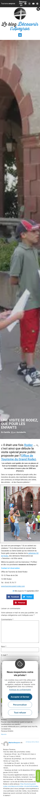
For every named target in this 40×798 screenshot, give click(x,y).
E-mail (4, 655)
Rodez (28, 445)
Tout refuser (20, 712)
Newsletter (38, 776)
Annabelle (21, 432)
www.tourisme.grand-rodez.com (13, 586)
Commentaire (7, 619)
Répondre (3, 734)
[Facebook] (25, 3)
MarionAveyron (14, 742)
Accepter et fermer (20, 697)
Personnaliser (20, 704)
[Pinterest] (37, 3)
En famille (5, 432)
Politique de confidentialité (20, 690)
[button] (20, 35)
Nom (3, 646)
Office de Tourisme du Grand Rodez (18, 457)
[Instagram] (29, 3)
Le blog (20, 26)
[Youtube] (33, 3)
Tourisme (8, 4)
